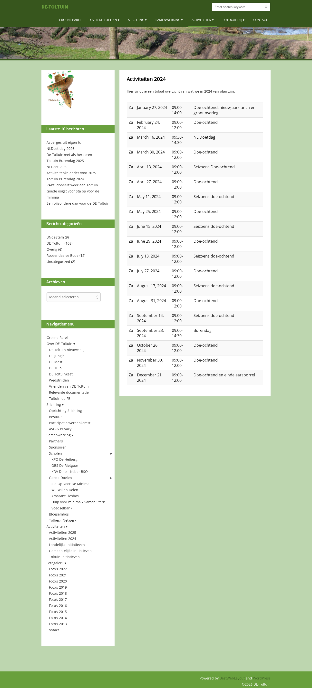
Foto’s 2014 (58, 617)
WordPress (262, 678)
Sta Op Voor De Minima (70, 483)
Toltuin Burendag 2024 (65, 179)
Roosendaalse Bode (62, 255)
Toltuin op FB (59, 398)
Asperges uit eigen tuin (66, 142)
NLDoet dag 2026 (60, 148)
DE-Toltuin (54, 7)
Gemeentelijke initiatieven (70, 550)
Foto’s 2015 (58, 611)
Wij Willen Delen (64, 489)
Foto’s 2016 (58, 605)
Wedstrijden (59, 380)
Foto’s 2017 (58, 599)
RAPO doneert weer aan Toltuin (72, 185)
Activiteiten (201, 20)
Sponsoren (58, 447)
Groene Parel (70, 20)
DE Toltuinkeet (61, 374)
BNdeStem (55, 237)
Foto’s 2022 (58, 569)
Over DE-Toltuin (103, 20)
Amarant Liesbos (65, 496)
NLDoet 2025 (57, 166)
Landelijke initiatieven (67, 544)
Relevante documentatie (69, 392)
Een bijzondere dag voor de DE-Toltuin (78, 203)
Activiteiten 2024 (62, 538)
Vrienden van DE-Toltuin (69, 386)
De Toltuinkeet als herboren (69, 154)
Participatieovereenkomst (69, 422)
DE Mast (55, 362)
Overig (52, 249)
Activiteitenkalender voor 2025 (71, 173)
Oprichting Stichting (65, 410)
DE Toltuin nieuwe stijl (67, 349)
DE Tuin (55, 368)
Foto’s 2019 (58, 587)
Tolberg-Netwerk (62, 520)
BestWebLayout (233, 678)
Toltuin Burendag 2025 (65, 160)
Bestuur (55, 416)
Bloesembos (59, 514)
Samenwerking (168, 20)
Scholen (55, 453)
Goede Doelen (60, 477)
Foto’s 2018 (58, 593)
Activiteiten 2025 (62, 532)
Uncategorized (58, 261)
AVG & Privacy (60, 429)
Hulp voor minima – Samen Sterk (78, 502)
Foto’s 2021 (58, 575)
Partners (56, 441)
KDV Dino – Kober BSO (69, 471)
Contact (260, 20)
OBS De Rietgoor (64, 465)
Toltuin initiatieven (64, 556)
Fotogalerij (232, 20)
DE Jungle (57, 356)
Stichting (136, 20)
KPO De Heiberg (64, 459)
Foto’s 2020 (58, 581)
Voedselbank (61, 508)
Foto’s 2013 (58, 623)
